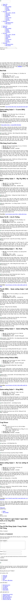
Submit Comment (4, 560)
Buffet (6, 16)
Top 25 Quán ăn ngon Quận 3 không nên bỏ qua (16, 214)
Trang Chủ (5, 4)
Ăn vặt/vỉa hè (8, 17)
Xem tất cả (7, 10)
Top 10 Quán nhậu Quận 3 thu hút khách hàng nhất (16, 106)
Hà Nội (7, 7)
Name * (1, 551)
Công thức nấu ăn (9, 22)
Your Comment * (3, 540)
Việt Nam (5, 5)
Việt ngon (5, 11)
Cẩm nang (5, 21)
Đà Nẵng (7, 9)
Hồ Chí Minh (8, 6)
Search (1, 47)
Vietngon (20, 66)
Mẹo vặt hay (8, 23)
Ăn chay (7, 18)
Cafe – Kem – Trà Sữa (10, 12)
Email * (1, 554)
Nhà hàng (7, 14)
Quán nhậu (7, 15)
